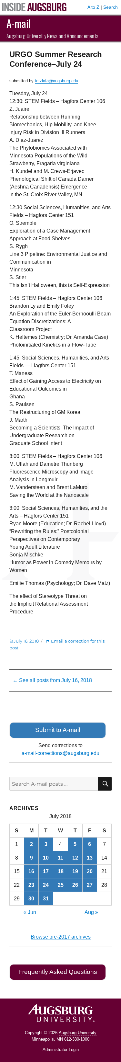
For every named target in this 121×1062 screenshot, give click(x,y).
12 (75, 858)
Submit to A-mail (57, 729)
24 (46, 885)
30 (31, 898)
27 (90, 885)
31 (46, 898)
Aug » (91, 912)
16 (31, 871)
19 (75, 871)
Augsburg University (77, 1032)
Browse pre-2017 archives (61, 937)
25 (61, 885)
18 (61, 871)
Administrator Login (61, 1049)
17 (46, 871)
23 (31, 885)
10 (46, 858)
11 (60, 858)
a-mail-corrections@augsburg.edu (60, 753)
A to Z (93, 7)
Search (110, 7)
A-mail (18, 23)
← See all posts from (52, 680)
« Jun (30, 912)
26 (75, 885)
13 (90, 858)
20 (90, 871)
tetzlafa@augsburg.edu (56, 80)
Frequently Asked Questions (57, 971)
